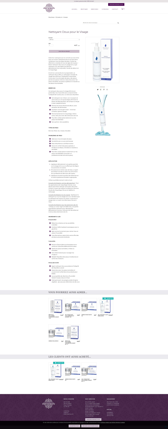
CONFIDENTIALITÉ (68, 414)
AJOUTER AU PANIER (64, 51)
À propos (105, 9)
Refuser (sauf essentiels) (90, 426)
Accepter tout (74, 426)
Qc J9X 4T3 (66, 406)
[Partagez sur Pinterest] (104, 90)
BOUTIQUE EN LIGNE (112, 402)
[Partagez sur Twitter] (98, 90)
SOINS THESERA (89, 411)
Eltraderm (59, 17)
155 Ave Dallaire (67, 403)
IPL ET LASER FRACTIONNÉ (92, 403)
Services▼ (94, 9)
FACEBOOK (110, 412)
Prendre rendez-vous (116, 4)
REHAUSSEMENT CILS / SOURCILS (94, 406)
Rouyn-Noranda (68, 405)
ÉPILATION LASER (90, 402)
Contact (115, 9)
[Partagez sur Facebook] (101, 90)
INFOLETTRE (110, 415)
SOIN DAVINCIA (89, 409)
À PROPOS (66, 411)
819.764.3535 (67, 402)
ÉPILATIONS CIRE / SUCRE (92, 414)
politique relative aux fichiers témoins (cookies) (113, 422)
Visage (65, 17)
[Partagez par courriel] (107, 90)
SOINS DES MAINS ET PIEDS (92, 412)
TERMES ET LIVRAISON (113, 403)
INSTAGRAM (110, 414)
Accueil (74, 9)
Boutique (84, 9)
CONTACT (66, 412)
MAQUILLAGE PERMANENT (92, 405)
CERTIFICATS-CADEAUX (113, 405)
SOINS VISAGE (89, 408)
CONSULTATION (89, 416)
